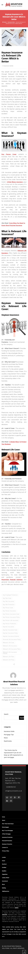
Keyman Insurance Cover (10, 630)
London (4, 857)
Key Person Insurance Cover (11, 614)
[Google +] (15, 797)
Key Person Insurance (9, 611)
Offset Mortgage (6, 834)
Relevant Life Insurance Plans (11, 649)
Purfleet (4, 867)
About (3, 820)
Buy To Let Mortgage (7, 830)
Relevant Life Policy (8, 659)
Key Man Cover (7, 598)
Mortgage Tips (9, 734)
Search (6, 714)
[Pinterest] (19, 797)
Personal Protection (7, 840)
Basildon (4, 871)
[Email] (7, 797)
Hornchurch (5, 881)
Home (3, 816)
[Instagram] (11, 800)
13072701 (4, 914)
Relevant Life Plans (8, 656)
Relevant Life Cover (8, 642)
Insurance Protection (7, 837)
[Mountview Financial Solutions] (14, 5)
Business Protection (7, 844)
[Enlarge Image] (14, 37)
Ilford (3, 884)
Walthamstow (5, 891)
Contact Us (5, 847)
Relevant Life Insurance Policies (10, 652)
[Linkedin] (7, 800)
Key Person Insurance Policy (11, 617)
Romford (4, 864)
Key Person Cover (8, 607)
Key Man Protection (8, 604)
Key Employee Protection (10, 595)
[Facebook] (11, 797)
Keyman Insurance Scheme (11, 636)
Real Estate (8, 741)
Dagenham (4, 874)
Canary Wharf (5, 877)
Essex (3, 860)
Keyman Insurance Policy (10, 633)
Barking (4, 887)
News (6, 738)
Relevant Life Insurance (10, 646)
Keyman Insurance (8, 626)
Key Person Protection (9, 623)
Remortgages (5, 827)
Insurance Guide (8, 66)
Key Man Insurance (8, 601)
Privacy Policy (5, 851)
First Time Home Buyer (8, 823)
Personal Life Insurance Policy (12, 639)
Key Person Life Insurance (10, 620)
